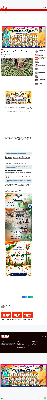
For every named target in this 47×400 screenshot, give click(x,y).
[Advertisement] (23, 2)
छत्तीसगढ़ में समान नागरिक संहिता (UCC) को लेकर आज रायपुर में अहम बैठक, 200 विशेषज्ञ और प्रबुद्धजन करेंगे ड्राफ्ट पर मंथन (27, 320)
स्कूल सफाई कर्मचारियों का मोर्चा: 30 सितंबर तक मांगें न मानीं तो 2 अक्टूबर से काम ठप (17, 319)
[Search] (45, 10)
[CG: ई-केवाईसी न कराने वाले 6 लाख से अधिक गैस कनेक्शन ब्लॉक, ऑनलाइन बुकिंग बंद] (36, 62)
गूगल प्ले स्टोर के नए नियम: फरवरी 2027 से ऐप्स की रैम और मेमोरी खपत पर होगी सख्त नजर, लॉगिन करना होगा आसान (42, 55)
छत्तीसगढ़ (6, 10)
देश (12, 10)
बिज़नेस (23, 10)
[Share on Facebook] (4, 56)
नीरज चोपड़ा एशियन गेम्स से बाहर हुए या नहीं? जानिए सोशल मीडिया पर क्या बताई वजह (41, 68)
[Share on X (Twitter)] (6, 56)
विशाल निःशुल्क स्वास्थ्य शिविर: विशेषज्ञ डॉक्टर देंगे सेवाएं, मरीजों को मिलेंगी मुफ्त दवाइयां (42, 83)
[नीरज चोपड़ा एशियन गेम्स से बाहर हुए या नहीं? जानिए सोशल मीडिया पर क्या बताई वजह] (36, 69)
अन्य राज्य (9, 10)
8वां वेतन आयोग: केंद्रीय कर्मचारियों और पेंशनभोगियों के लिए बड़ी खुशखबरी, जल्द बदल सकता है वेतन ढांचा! (42, 80)
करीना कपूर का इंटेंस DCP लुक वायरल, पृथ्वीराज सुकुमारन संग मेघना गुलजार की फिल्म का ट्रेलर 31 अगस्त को (41, 65)
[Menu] (1, 10)
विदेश (14, 10)
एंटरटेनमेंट (29, 10)
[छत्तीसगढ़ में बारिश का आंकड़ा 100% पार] (36, 76)
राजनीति (17, 10)
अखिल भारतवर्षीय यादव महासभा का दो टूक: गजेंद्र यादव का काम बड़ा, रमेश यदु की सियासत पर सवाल (41, 51)
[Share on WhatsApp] (9, 56)
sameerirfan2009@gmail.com (22, 344)
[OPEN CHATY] (45, 398)
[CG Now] (4, 7)
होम (3, 10)
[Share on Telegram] (8, 56)
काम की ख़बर (20, 10)
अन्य (31, 10)
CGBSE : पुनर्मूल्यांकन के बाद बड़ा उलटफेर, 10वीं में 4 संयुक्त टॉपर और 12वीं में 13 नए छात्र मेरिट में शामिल (6, 320)
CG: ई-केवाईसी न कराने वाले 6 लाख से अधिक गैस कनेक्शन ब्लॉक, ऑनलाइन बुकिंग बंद (41, 62)
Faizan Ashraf (4, 54)
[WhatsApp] (2, 85)
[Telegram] (2, 83)
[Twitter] (2, 81)
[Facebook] (2, 79)
